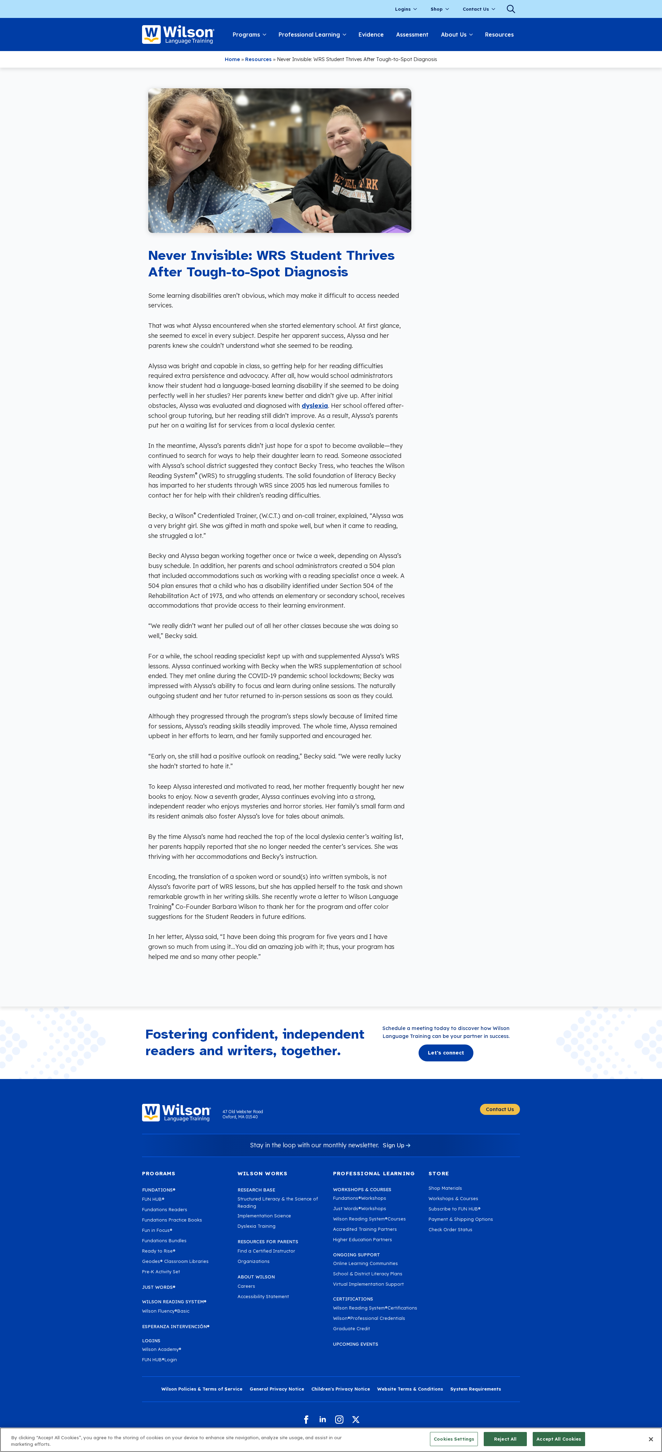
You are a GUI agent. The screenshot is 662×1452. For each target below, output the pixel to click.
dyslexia (315, 406)
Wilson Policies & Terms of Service (201, 1389)
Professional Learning (309, 34)
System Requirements (475, 1389)
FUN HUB (153, 1199)
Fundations (158, 1190)
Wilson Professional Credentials (369, 1318)
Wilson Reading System (174, 1301)
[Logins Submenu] (417, 9)
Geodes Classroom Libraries (175, 1261)
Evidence (371, 34)
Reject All (505, 1439)
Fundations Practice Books (172, 1220)
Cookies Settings (454, 1439)
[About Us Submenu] (473, 34)
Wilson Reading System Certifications (375, 1308)
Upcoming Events (355, 1344)
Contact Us (476, 9)
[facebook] (306, 1419)
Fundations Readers (164, 1209)
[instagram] (339, 1419)
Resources (499, 34)
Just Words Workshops (359, 1208)
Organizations (254, 1261)
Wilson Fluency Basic (165, 1311)
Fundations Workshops (359, 1198)
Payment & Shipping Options (461, 1219)
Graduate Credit (351, 1328)
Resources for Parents (268, 1241)
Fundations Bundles (164, 1240)
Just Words (158, 1287)
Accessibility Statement (263, 1296)
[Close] (651, 1439)
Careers (246, 1286)
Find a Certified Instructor (266, 1251)
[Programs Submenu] (266, 34)
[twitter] (356, 1419)
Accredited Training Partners (365, 1229)
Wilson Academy (161, 1349)
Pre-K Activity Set (161, 1271)
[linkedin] (323, 1419)
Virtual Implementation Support (368, 1284)
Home (232, 59)
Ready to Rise (158, 1251)
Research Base (256, 1190)
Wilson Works (263, 1173)
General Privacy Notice (277, 1389)
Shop (437, 9)
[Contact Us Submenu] (495, 9)
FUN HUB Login (159, 1359)
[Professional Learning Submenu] (346, 34)
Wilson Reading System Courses (369, 1219)
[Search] (511, 9)
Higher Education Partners (362, 1239)
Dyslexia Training (256, 1226)
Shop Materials (445, 1188)
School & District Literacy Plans (367, 1273)
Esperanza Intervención (176, 1326)
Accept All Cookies (558, 1439)
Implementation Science (264, 1215)
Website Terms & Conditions (410, 1389)
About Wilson (256, 1276)
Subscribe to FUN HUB (455, 1208)
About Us (454, 34)
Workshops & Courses (453, 1198)
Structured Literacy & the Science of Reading (278, 1202)
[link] (178, 34)
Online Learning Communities (365, 1263)
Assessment (412, 34)
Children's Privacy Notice (340, 1389)
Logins (403, 9)
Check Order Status (450, 1229)
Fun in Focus (157, 1230)
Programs (246, 34)
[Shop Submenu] (449, 9)
